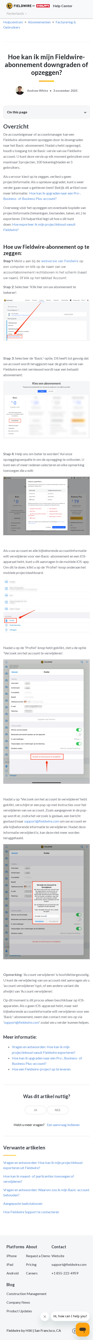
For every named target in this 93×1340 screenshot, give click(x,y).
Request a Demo (38, 1256)
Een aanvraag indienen (63, 1125)
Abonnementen (39, 22)
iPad (9, 1264)
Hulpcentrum (13, 22)
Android (12, 1273)
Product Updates (19, 1311)
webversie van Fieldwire (60, 261)
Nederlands (15, 13)
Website (57, 1256)
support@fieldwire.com (41, 821)
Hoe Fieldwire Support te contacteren (31, 1212)
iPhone (11, 1256)
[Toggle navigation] (84, 13)
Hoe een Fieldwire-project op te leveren (41, 1069)
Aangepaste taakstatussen (22, 1203)
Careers (32, 1273)
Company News (18, 1302)
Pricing (31, 1264)
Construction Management (26, 1294)
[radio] (35, 1110)
